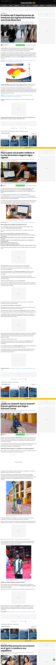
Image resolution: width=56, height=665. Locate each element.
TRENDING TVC (16, 5)
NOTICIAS (22, 5)
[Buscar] (53, 5)
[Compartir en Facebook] (19, 128)
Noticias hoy (17, 131)
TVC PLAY (10, 5)
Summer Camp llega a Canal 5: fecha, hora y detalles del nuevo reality (16, 539)
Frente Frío (26, 131)
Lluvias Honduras (21, 131)
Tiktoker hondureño (16, 624)
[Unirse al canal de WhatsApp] (54, 660)
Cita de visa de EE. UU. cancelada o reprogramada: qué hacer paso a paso (21, 222)
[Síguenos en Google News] (25, 128)
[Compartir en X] (23, 128)
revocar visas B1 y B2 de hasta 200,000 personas (19, 195)
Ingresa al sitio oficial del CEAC (7, 233)
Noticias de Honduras (11, 131)
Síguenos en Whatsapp (20, 185)
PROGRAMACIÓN (35, 5)
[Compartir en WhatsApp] (21, 128)
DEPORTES (28, 5)
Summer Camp (10, 624)
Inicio (1, 12)
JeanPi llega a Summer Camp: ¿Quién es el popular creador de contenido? (21, 611)
